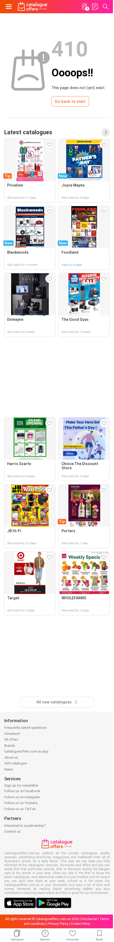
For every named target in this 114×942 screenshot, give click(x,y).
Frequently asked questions (25, 728)
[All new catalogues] (105, 132)
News (8, 769)
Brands (9, 746)
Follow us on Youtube (20, 803)
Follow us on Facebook (22, 791)
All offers (11, 739)
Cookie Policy (80, 924)
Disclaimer (89, 919)
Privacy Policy (58, 924)
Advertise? (12, 734)
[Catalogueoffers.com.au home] (32, 7)
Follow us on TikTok (20, 809)
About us (11, 757)
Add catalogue (15, 763)
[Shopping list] (95, 6)
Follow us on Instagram (22, 797)
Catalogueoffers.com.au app (26, 751)
